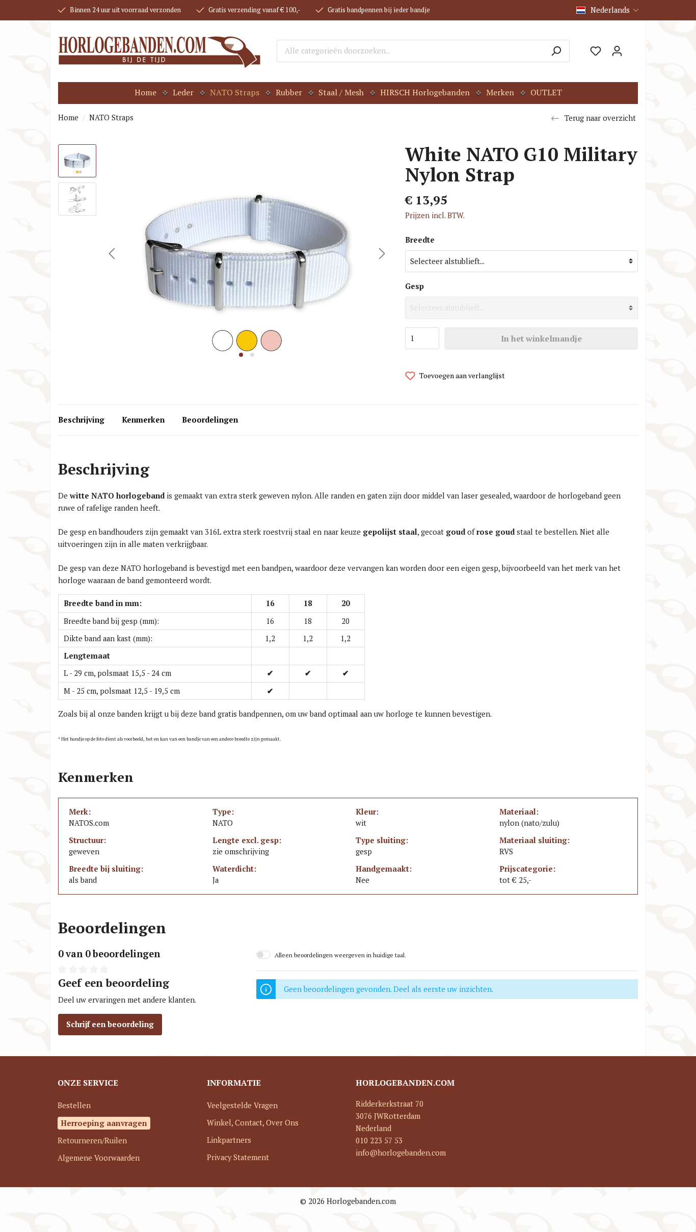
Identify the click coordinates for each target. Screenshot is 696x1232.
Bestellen (74, 1105)
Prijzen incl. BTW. (435, 215)
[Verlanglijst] (595, 51)
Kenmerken (143, 420)
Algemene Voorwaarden (99, 1158)
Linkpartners (229, 1140)
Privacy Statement (238, 1157)
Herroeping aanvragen (104, 1123)
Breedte (420, 240)
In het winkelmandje (541, 338)
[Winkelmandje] (633, 47)
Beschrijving (81, 420)
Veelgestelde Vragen (242, 1105)
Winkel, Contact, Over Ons (253, 1123)
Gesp (414, 286)
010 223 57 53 (379, 1140)
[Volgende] (382, 253)
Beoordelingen (210, 420)
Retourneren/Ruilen (92, 1140)
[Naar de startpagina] (159, 50)
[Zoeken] (556, 51)
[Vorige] (111, 253)
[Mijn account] (617, 51)
